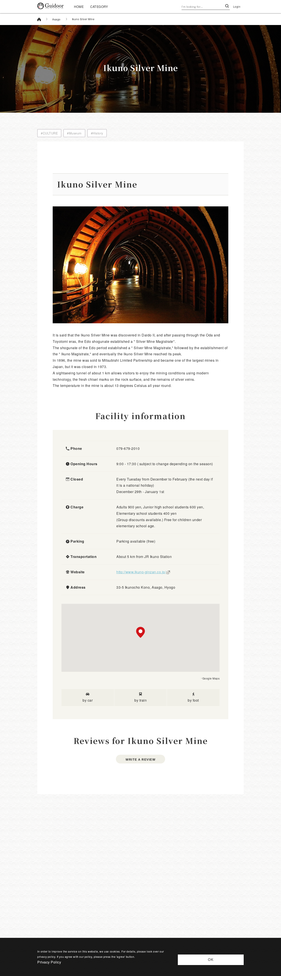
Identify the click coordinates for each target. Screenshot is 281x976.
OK (211, 960)
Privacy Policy (49, 962)
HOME (79, 6)
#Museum (74, 133)
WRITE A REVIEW (140, 759)
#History (97, 133)
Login (237, 6)
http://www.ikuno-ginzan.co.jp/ (141, 571)
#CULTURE (49, 133)
